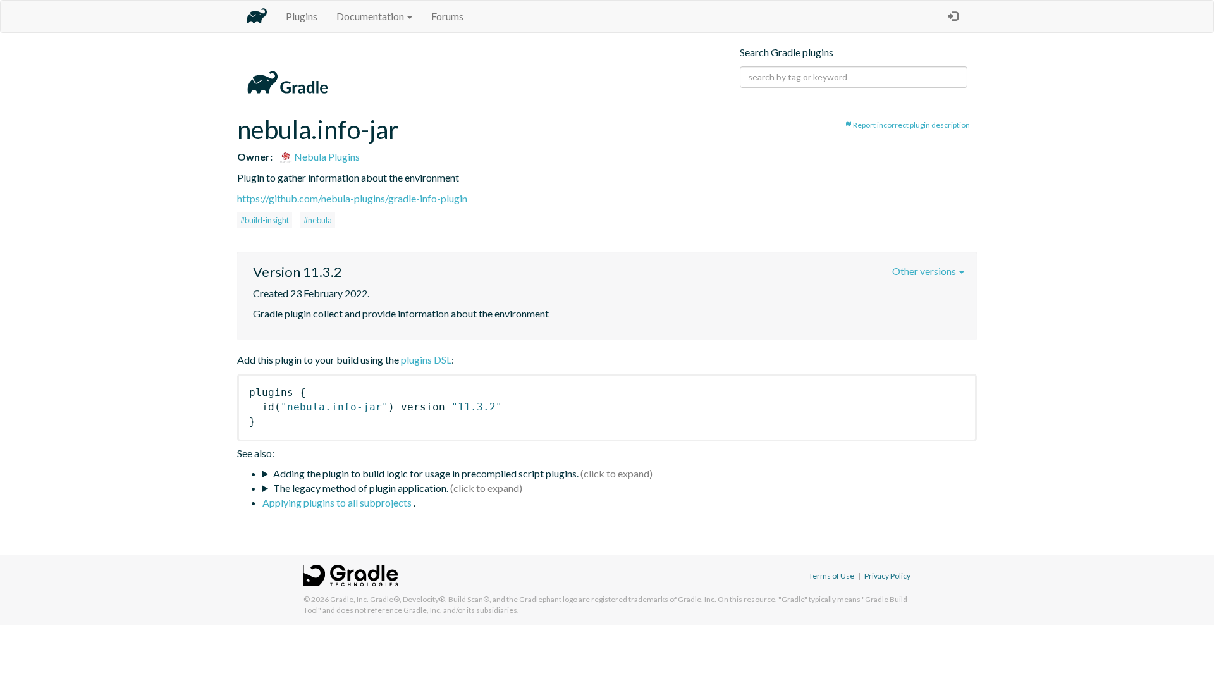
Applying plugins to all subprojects (338, 502)
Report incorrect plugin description (911, 125)
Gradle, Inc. (349, 599)
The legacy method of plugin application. (360, 488)
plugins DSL (426, 360)
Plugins (301, 16)
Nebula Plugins (326, 157)
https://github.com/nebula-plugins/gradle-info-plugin (352, 198)
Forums (447, 16)
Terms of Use (831, 576)
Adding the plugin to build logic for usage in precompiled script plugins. (426, 473)
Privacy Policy (887, 576)
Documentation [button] (371, 16)
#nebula (318, 220)
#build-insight (264, 220)
